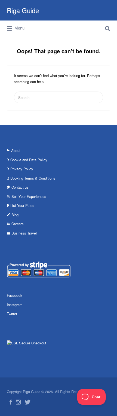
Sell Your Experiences (28, 196)
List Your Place (22, 205)
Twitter (12, 313)
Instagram (15, 304)
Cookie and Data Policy (28, 159)
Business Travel (24, 233)
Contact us (20, 187)
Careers (17, 223)
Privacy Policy (21, 168)
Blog (15, 214)
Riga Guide (23, 10)
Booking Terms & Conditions (32, 178)
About (15, 150)
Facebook (14, 295)
